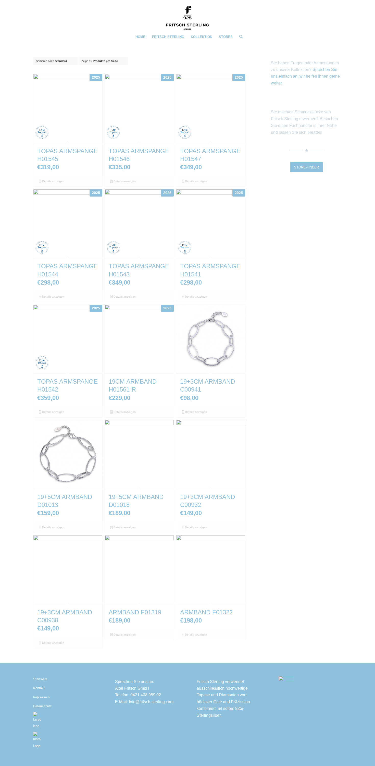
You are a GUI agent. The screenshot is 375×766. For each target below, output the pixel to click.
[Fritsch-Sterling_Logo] (187, 18)
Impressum (41, 697)
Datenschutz (42, 706)
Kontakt (39, 688)
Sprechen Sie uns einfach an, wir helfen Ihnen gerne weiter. (305, 76)
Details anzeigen (52, 181)
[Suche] (239, 37)
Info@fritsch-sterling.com (151, 702)
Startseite (40, 679)
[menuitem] (140, 37)
